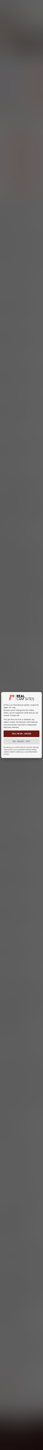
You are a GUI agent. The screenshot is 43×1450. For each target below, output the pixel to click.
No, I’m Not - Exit (21, 741)
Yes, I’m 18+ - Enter (21, 734)
